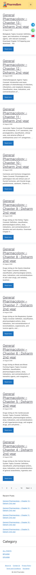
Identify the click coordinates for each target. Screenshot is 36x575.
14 (21, 488)
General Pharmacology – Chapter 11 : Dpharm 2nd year (16, 115)
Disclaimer (26, 568)
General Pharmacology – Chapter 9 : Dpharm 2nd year (18, 206)
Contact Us (16, 565)
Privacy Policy (26, 565)
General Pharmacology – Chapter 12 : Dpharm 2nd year (16, 66)
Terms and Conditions (13, 568)
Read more (8, 49)
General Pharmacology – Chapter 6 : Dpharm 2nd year (18, 351)
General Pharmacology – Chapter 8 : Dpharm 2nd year (18, 255)
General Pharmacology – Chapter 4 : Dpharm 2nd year (18, 448)
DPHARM (6, 557)
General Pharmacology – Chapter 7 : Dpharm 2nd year (18, 303)
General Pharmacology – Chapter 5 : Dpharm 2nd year (18, 399)
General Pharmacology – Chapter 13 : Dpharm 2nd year (16, 21)
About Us (8, 565)
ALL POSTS (7, 551)
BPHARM (6, 554)
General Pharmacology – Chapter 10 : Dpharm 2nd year (16, 161)
